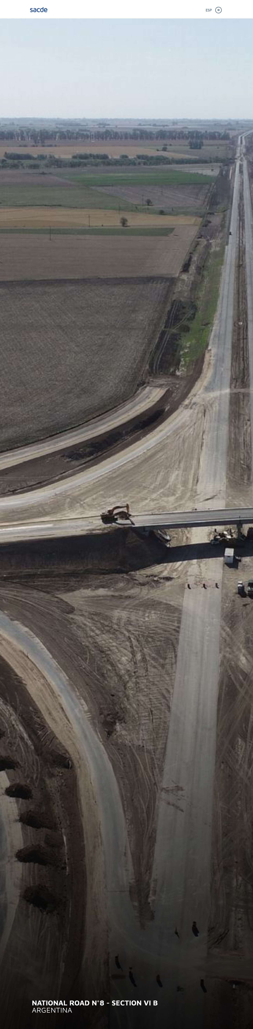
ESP (209, 10)
